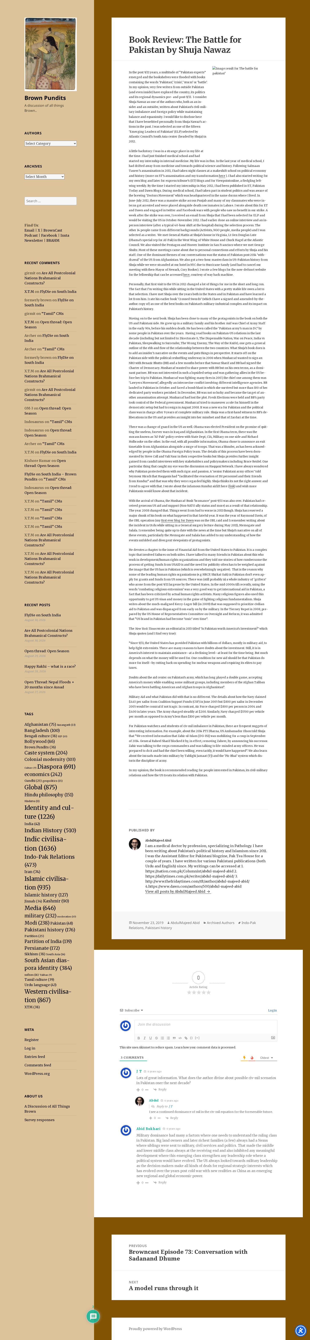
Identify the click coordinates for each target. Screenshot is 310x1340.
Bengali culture (40, 736)
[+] (197, 1037)
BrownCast (52, 230)
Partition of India (48, 941)
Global (40, 787)
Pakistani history (49, 930)
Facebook (49, 235)
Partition (34, 936)
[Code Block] (180, 1038)
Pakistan (61, 923)
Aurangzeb (66, 724)
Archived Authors (221, 922)
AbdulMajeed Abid (185, 922)
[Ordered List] (162, 1038)
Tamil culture (39, 980)
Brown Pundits (45, 98)
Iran (32, 871)
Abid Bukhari (148, 1129)
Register (31, 1040)
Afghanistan (40, 724)
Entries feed (34, 1057)
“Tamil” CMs (53, 313)
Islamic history (46, 895)
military (40, 916)
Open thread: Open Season (46, 651)
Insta (65, 235)
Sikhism (34, 954)
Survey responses (39, 1120)
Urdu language (40, 985)
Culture (30, 768)
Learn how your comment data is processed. (205, 1047)
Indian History (50, 830)
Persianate (42, 948)
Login (272, 1010)
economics (43, 774)
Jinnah (33, 901)
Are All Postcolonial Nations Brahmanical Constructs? (49, 278)
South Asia (55, 954)
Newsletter (33, 240)
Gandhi (33, 781)
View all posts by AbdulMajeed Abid (175, 891)
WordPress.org (37, 1073)
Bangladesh (42, 730)
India (32, 824)
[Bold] (139, 1038)
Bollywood (39, 741)
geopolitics (53, 780)
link (231, 486)
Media (40, 908)
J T (170, 1106)
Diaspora (56, 766)
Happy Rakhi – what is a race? (50, 666)
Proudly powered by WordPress (155, 1329)
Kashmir (56, 901)
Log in (29, 1048)
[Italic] (145, 1038)
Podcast (31, 235)
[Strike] (156, 1038)
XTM (32, 1007)
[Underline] (151, 1038)
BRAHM (52, 240)
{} (191, 1037)
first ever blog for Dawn (177, 520)
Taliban (46, 975)
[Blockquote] (174, 1038)
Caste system (45, 753)
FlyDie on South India (58, 291)
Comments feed (37, 1065)
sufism (31, 974)
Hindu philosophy (48, 795)
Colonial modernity (50, 759)
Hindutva (32, 801)
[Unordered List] (168, 1038)
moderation (66, 916)
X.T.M (29, 291)
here (222, 176)
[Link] (186, 1038)
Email (29, 230)
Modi (37, 923)
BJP (62, 736)
